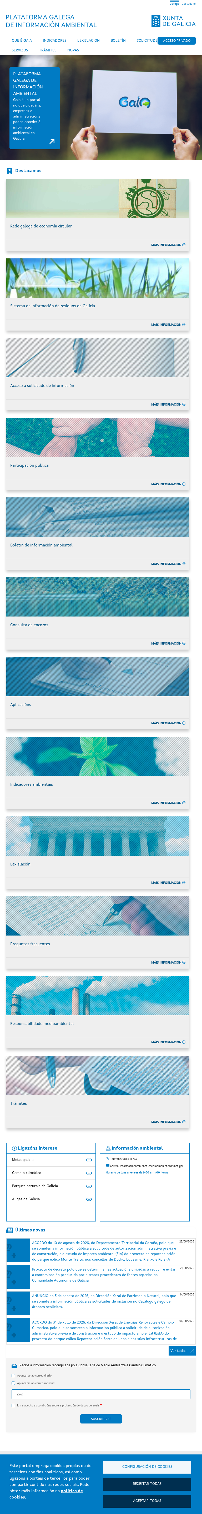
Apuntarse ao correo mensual (36, 1383)
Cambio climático (26, 1173)
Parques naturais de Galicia (35, 1186)
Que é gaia (22, 41)
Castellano (189, 4)
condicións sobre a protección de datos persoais (68, 1405)
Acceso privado (176, 41)
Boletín (118, 41)
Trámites (47, 50)
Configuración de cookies (147, 1467)
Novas (73, 50)
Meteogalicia (22, 1160)
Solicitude (147, 41)
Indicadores (54, 41)
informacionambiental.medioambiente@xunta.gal (151, 1166)
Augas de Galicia (26, 1199)
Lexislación (88, 41)
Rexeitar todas (147, 1484)
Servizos (20, 50)
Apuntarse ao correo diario (34, 1375)
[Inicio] (53, 21)
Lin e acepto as (58, 1405)
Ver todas (178, 1351)
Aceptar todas (147, 1501)
